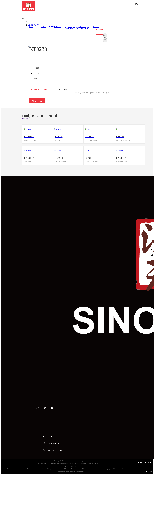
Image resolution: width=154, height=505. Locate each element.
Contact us (96, 27)
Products (43, 27)
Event (70, 27)
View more (25, 118)
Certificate (57, 27)
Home (31, 27)
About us (82, 27)
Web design (80, 461)
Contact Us (37, 101)
